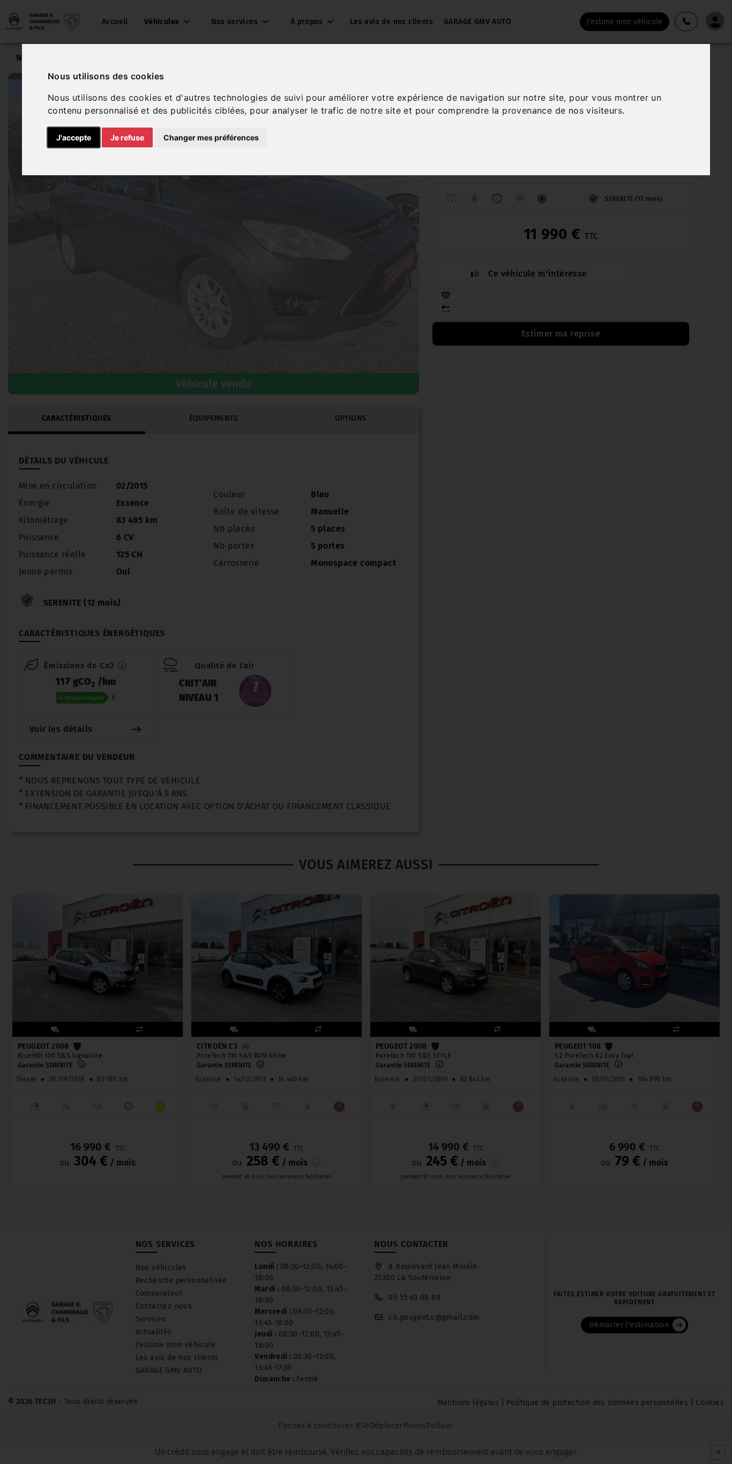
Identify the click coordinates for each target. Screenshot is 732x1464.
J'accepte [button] (73, 137)
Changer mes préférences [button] (211, 137)
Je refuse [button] (127, 137)
